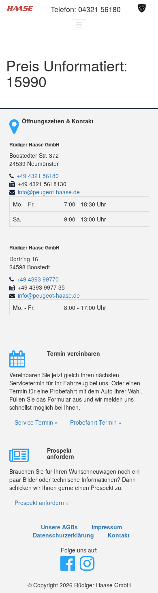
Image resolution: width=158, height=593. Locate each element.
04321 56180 (99, 9)
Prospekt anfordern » (42, 502)
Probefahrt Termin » (96, 422)
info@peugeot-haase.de (49, 192)
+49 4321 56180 (38, 176)
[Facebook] (68, 567)
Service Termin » (36, 422)
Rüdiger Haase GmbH (34, 144)
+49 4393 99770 (38, 279)
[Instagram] (88, 567)
